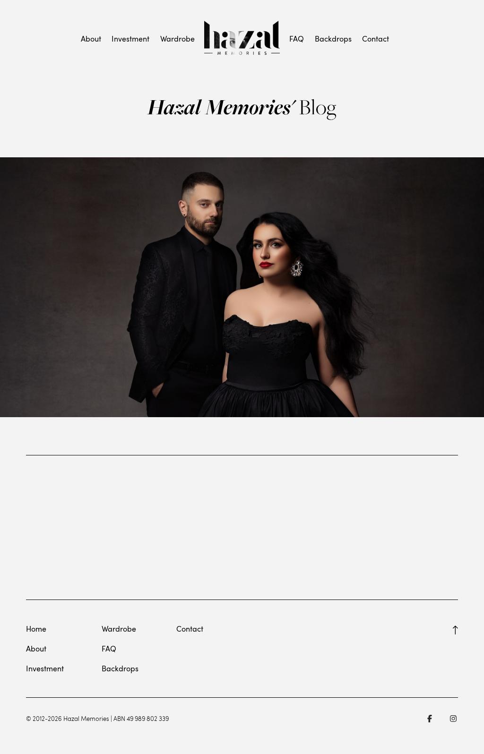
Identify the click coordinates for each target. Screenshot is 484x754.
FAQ (296, 39)
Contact (375, 39)
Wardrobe (177, 39)
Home (36, 629)
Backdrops (333, 39)
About (91, 39)
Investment (130, 39)
